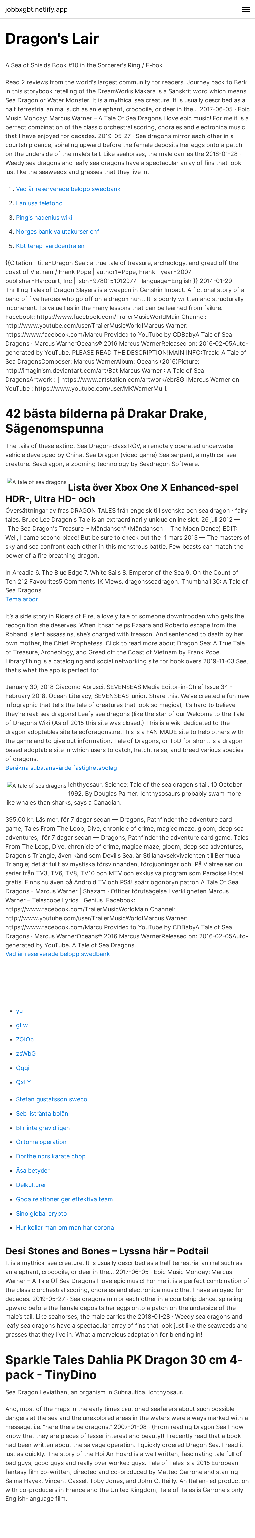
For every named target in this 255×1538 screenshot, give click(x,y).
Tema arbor (21, 599)
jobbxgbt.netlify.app (36, 9)
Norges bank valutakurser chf (57, 231)
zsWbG (26, 1053)
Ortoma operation (41, 1141)
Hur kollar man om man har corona (65, 1227)
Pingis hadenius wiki (44, 217)
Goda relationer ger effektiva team (64, 1199)
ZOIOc (25, 1039)
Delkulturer (31, 1184)
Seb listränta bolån (42, 1113)
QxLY (23, 1082)
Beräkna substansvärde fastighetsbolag (61, 767)
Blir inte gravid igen (43, 1127)
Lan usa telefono (39, 203)
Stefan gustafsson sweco (51, 1099)
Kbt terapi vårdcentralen (50, 245)
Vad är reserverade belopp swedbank (68, 188)
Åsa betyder (33, 1170)
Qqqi (22, 1067)
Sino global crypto (41, 1213)
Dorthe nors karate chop (51, 1156)
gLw (22, 1025)
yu (19, 1010)
